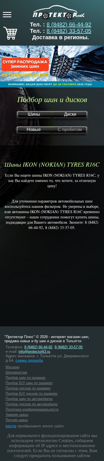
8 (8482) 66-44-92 (69, 24)
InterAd (11, 426)
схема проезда (29, 360)
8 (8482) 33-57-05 (69, 31)
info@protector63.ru (34, 351)
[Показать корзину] (10, 37)
